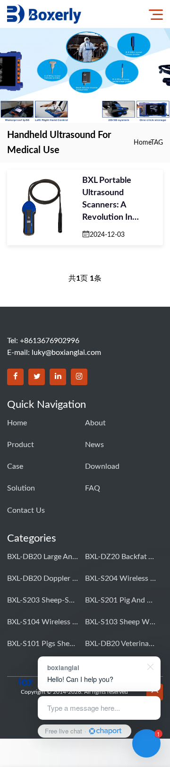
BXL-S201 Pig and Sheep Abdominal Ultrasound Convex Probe (120, 600)
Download (102, 466)
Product (20, 444)
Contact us (26, 510)
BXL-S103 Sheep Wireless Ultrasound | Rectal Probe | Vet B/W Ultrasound (120, 622)
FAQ (92, 488)
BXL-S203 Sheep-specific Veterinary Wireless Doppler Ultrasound (42, 600)
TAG (157, 142)
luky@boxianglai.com (66, 352)
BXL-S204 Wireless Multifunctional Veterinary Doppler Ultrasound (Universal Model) (120, 578)
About (95, 423)
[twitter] (36, 377)
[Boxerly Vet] (44, 14)
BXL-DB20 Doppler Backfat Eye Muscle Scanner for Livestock (42, 578)
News (94, 444)
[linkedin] (58, 377)
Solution (21, 488)
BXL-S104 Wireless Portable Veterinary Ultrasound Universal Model (42, 622)
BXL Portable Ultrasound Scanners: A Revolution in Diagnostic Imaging (118, 200)
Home (142, 142)
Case (15, 466)
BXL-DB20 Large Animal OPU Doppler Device (42, 556)
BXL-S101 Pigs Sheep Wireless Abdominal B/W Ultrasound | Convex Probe (42, 643)
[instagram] (79, 377)
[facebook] (15, 377)
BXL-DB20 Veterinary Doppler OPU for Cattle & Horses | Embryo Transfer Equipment (120, 643)
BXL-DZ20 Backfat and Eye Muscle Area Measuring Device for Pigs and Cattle (120, 556)
